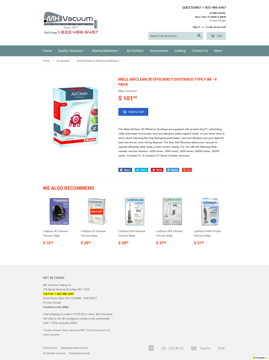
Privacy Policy (50, 347)
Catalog (180, 51)
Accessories (159, 51)
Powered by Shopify (79, 353)
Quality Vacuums (70, 51)
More (218, 51)
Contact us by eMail (56, 307)
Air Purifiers (135, 51)
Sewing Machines (105, 51)
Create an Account (215, 27)
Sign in (196, 27)
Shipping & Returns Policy (74, 347)
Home (47, 51)
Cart (219, 36)
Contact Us (200, 51)
